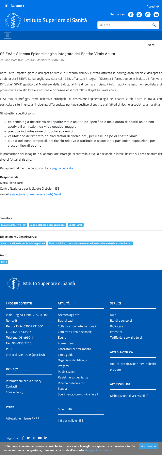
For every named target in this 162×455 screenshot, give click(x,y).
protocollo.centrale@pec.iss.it (25, 354)
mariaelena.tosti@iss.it (45, 194)
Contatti (11, 386)
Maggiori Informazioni (98, 450)
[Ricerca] (154, 25)
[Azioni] (6, 5)
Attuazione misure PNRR (23, 418)
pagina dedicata (62, 168)
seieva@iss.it (19, 194)
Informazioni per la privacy (23, 380)
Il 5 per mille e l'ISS (70, 420)
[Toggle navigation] (7, 35)
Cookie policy (14, 392)
